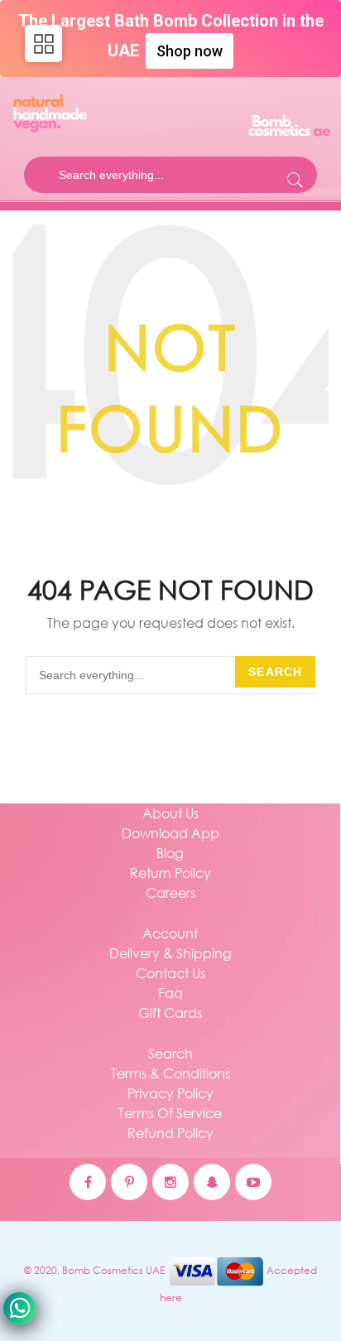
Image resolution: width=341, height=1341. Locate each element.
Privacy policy (170, 1093)
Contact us (170, 973)
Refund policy (170, 1132)
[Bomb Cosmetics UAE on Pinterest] (129, 1182)
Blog (170, 852)
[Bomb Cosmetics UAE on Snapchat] (212, 1182)
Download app (170, 833)
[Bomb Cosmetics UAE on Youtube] (253, 1182)
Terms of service (170, 1113)
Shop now (189, 51)
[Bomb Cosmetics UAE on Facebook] (88, 1182)
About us (170, 813)
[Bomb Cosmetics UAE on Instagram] (170, 1182)
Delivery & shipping (170, 953)
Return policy (170, 872)
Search (275, 671)
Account (170, 933)
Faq (170, 992)
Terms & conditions (170, 1073)
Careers (170, 892)
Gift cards (170, 1012)
